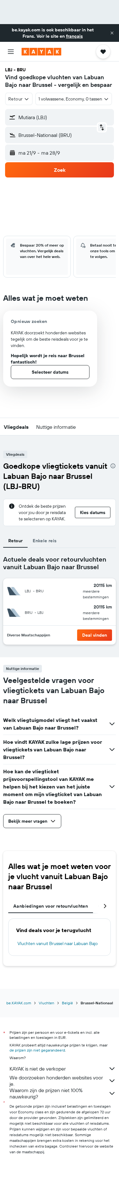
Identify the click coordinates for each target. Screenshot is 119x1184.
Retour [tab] (15, 541)
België (67, 1003)
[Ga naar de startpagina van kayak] (41, 51)
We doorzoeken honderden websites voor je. (56, 1080)
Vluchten (46, 1003)
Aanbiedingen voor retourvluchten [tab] (50, 906)
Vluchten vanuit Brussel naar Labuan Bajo (57, 943)
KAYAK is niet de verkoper (38, 1068)
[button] (112, 33)
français (74, 36)
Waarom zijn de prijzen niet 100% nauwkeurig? (46, 1093)
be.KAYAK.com (18, 1003)
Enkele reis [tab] (44, 541)
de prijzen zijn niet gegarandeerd (37, 1050)
